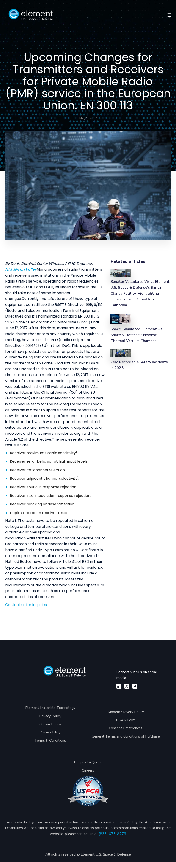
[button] (169, 15)
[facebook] (134, 686)
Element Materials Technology (50, 707)
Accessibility (50, 732)
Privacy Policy (50, 716)
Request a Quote (88, 762)
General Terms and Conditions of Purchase (126, 736)
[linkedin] (118, 686)
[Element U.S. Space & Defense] (64, 674)
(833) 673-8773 (112, 833)
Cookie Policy (50, 724)
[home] (30, 15)
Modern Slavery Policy (126, 711)
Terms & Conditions (50, 740)
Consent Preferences (126, 728)
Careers (88, 770)
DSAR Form (125, 720)
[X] (126, 686)
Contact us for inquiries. (26, 604)
